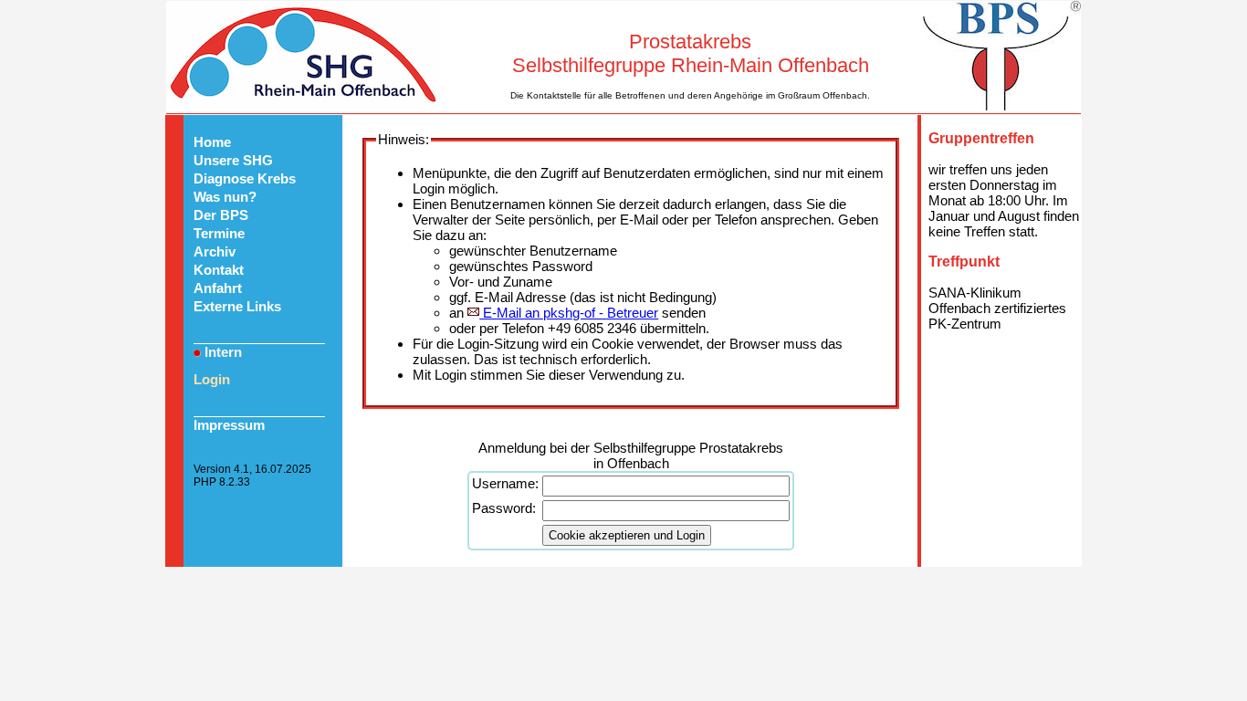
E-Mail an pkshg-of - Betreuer (568, 312)
